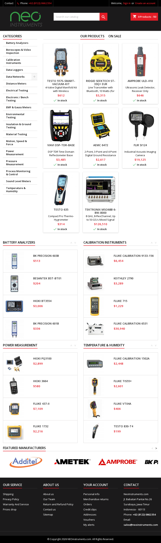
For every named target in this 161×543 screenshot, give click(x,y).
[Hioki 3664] (14, 386)
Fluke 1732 (40, 426)
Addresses (89, 514)
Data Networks (15, 76)
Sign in (127, 3)
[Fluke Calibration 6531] (94, 328)
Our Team (49, 499)
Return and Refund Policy (58, 504)
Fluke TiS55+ (123, 381)
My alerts (88, 524)
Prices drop (9, 509)
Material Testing (16, 134)
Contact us (49, 509)
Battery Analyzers (17, 43)
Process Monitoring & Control (18, 172)
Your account (95, 485)
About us (48, 494)
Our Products (92, 36)
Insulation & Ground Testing (18, 125)
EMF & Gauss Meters (18, 107)
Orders (87, 504)
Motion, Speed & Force (16, 142)
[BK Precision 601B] (14, 328)
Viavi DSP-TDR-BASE (61, 145)
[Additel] (26, 462)
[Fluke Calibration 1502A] (94, 363)
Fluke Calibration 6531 (131, 323)
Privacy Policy (11, 499)
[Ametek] (72, 462)
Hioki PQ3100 (42, 358)
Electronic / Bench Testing (17, 98)
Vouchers (89, 519)
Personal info (91, 494)
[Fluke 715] (94, 306)
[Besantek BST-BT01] (14, 283)
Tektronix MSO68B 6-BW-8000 (100, 211)
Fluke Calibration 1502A (131, 358)
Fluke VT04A (122, 403)
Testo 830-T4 (123, 426)
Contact (9, 3)
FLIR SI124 (140, 145)
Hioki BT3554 (42, 301)
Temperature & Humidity (16, 189)
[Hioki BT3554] (14, 306)
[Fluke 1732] (14, 431)
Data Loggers (14, 70)
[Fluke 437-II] (14, 408)
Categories (12, 36)
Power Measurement (15, 152)
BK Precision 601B (46, 323)
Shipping (8, 494)
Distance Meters (16, 83)
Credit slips (90, 509)
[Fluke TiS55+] (94, 386)
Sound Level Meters (18, 181)
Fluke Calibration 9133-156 (134, 255)
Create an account (145, 3)
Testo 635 (61, 209)
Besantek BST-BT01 (47, 278)
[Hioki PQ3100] (14, 363)
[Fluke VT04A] (94, 408)
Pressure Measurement (15, 162)
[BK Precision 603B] (14, 260)
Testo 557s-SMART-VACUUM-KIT (61, 82)
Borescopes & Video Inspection (18, 51)
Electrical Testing (17, 90)
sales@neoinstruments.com (141, 524)
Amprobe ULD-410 (140, 81)
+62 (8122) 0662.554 (40, 3)
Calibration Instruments (13, 61)
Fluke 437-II (41, 403)
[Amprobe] (118, 462)
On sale (114, 36)
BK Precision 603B (46, 255)
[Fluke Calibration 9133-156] (94, 260)
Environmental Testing (15, 115)
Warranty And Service (16, 504)
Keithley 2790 (123, 278)
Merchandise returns (96, 499)
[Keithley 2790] (94, 283)
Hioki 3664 (40, 381)
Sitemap (48, 514)
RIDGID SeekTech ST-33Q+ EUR (100, 82)
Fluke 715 (120, 301)
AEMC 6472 (100, 145)
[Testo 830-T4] (94, 431)
